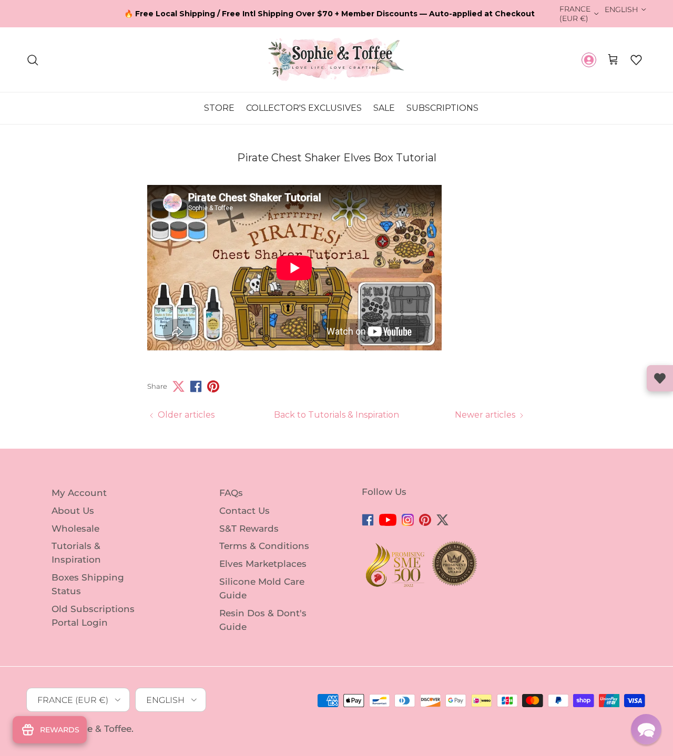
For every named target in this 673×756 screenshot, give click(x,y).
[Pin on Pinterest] (213, 386)
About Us (73, 510)
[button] (636, 60)
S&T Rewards (249, 528)
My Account (79, 493)
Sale (384, 108)
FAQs (231, 493)
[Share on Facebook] (196, 386)
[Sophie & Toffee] (336, 59)
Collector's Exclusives (304, 108)
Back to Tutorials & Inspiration (336, 415)
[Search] (32, 60)
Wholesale (75, 528)
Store (219, 108)
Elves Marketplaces (263, 563)
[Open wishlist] (660, 378)
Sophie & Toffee (95, 728)
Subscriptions (442, 108)
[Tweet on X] (178, 386)
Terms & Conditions (264, 546)
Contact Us (244, 510)
